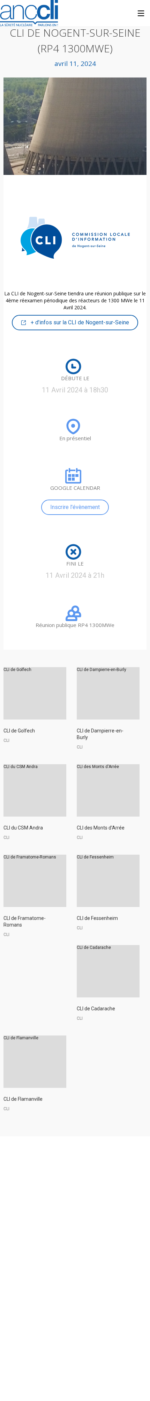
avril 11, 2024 (75, 63)
